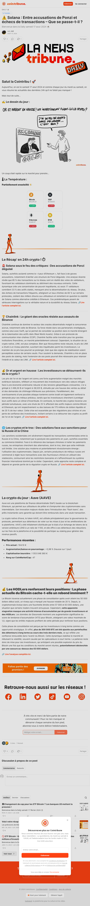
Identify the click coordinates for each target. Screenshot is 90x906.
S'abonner (45, 855)
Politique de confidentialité (56, 865)
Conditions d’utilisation (57, 861)
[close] (67, 820)
